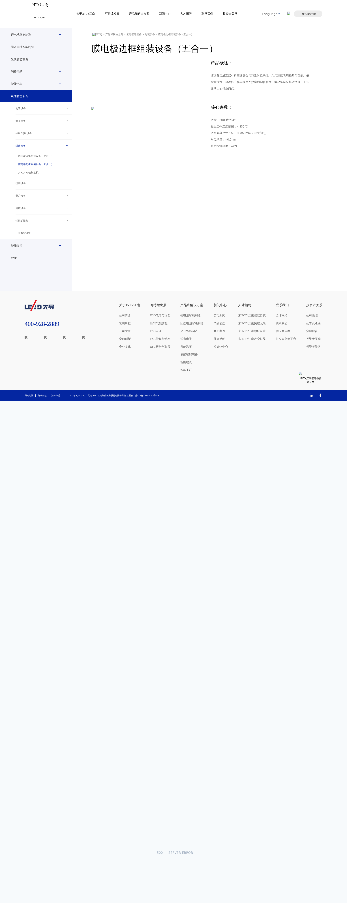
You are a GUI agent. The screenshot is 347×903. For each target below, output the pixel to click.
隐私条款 (42, 395)
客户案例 (219, 331)
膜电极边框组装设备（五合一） (36, 164)
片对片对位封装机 (28, 172)
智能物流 (16, 246)
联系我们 (207, 13)
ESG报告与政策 (160, 346)
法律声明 (55, 395)
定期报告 (312, 331)
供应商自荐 (283, 331)
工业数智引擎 (23, 233)
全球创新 (125, 338)
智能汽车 (16, 84)
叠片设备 (21, 195)
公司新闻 (219, 315)
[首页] (97, 34)
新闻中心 (165, 13)
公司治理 (312, 315)
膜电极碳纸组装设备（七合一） (36, 156)
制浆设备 (21, 108)
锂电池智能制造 (21, 35)
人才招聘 (186, 13)
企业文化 (125, 346)
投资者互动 (313, 338)
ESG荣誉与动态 (160, 338)
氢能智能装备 (19, 96)
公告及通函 (313, 323)
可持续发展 (112, 13)
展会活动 (219, 338)
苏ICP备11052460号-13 (147, 395)
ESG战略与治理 (160, 315)
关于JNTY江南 (85, 13)
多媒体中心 (221, 346)
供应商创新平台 (286, 338)
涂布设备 (21, 120)
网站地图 (29, 395)
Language (269, 14)
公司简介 (125, 315)
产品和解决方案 (139, 13)
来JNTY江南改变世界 (252, 338)
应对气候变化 (159, 323)
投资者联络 (313, 346)
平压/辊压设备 (24, 133)
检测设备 (21, 183)
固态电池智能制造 (22, 47)
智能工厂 (16, 258)
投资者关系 (230, 13)
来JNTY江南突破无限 (252, 323)
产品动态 (219, 323)
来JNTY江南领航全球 (252, 331)
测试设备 (21, 208)
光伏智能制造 (19, 59)
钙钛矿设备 (22, 220)
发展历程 (125, 323)
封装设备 (21, 145)
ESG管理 (156, 331)
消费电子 (16, 71)
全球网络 (281, 315)
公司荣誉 (125, 331)
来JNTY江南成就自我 (252, 315)
